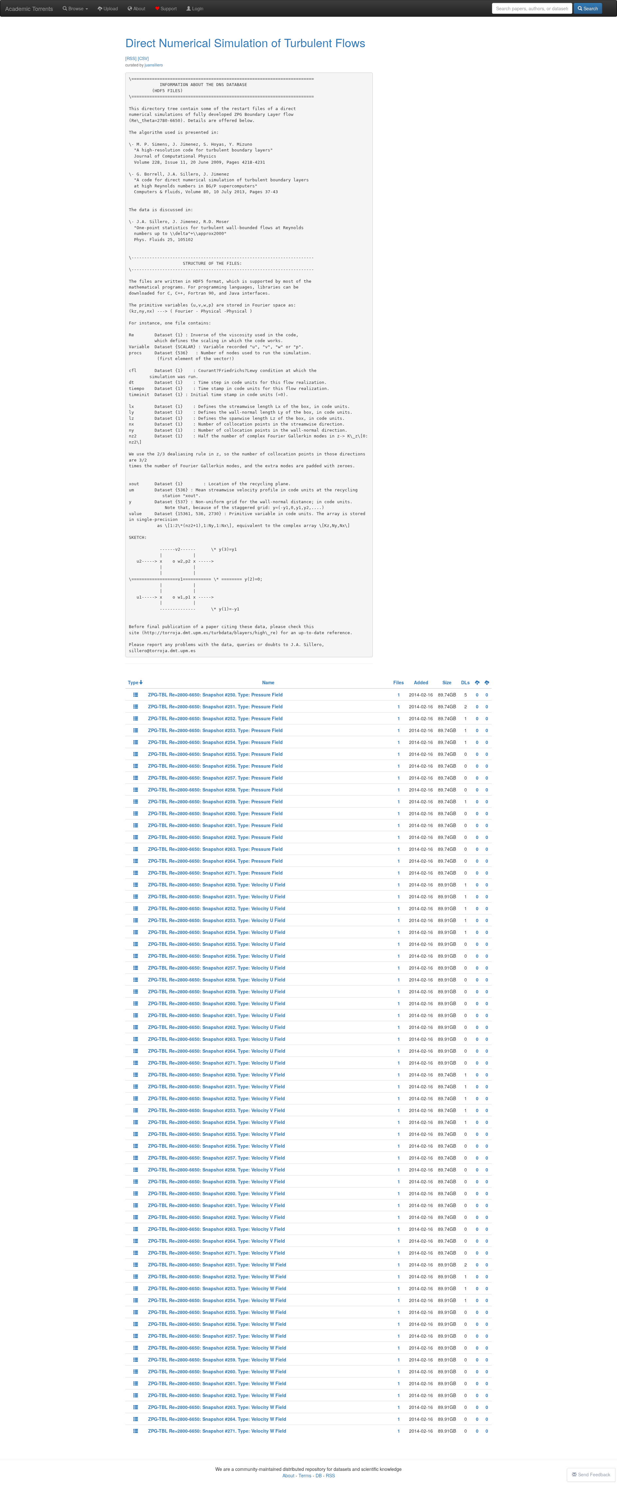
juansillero (154, 64)
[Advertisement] (435, 70)
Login (197, 8)
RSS (330, 1475)
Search (590, 8)
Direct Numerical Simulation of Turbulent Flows (245, 42)
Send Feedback (594, 1474)
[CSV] (143, 58)
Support (168, 8)
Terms (305, 1475)
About (138, 8)
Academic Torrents (29, 8)
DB (319, 1475)
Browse (76, 8)
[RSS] (131, 58)
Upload (110, 8)
